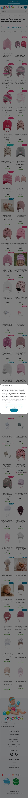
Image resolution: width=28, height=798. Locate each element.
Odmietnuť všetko (10, 406)
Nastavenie (19, 406)
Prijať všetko (14, 410)
